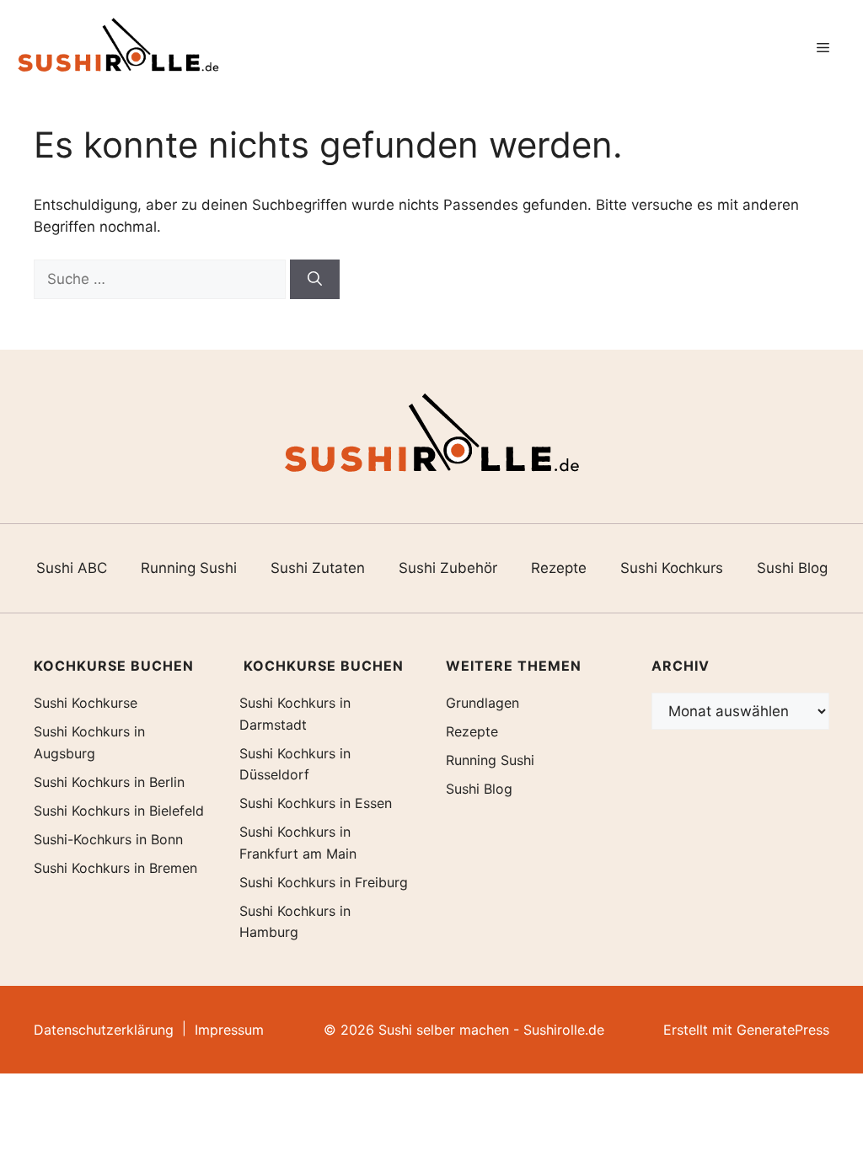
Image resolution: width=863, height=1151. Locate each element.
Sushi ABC (71, 567)
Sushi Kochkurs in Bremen (115, 867)
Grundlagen (482, 702)
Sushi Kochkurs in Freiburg (323, 882)
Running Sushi (189, 567)
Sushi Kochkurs (671, 567)
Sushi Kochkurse (85, 702)
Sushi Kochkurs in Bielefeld (119, 810)
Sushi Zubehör (448, 567)
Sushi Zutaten (318, 567)
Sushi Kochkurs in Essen (315, 803)
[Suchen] (315, 280)
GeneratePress (783, 1029)
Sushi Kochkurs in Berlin (109, 782)
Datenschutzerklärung (104, 1029)
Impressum (229, 1029)
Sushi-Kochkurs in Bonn (108, 839)
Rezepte (559, 567)
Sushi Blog (792, 567)
